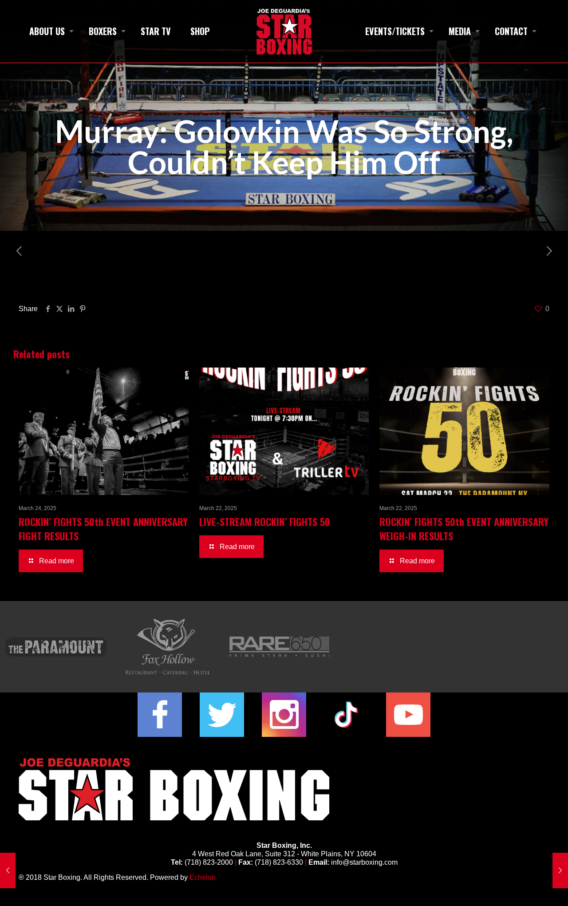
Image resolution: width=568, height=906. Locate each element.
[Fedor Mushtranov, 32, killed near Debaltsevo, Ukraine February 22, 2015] (8, 870)
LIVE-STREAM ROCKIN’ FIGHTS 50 (264, 521)
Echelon (202, 877)
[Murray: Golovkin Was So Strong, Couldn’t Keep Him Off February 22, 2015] (560, 870)
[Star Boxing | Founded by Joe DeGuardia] (283, 31)
